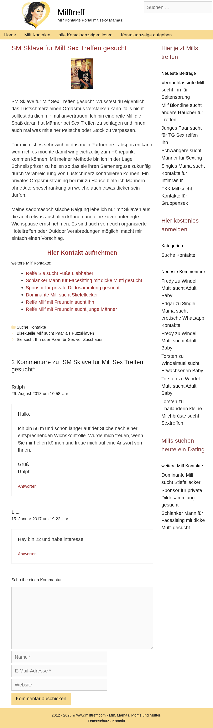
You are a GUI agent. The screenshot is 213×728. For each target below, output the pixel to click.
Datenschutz (98, 721)
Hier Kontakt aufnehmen (82, 252)
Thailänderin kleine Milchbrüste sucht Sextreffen (181, 416)
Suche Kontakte (31, 327)
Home (10, 34)
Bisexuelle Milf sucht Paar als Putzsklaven (55, 333)
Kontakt (118, 721)
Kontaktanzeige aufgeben (146, 34)
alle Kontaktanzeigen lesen (86, 34)
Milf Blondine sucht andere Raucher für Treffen (182, 112)
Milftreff (71, 12)
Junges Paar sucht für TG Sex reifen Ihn (181, 135)
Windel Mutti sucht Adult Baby (178, 288)
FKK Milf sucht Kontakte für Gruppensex (176, 196)
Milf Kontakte (37, 34)
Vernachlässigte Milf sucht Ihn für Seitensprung (182, 90)
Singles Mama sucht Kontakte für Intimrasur (183, 173)
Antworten (27, 486)
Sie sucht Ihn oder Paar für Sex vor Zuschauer (60, 339)
